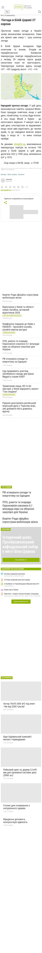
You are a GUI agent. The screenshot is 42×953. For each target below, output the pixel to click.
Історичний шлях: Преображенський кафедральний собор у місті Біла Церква (20, 544)
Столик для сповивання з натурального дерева (16, 807)
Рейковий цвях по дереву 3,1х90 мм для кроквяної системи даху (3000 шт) (20, 772)
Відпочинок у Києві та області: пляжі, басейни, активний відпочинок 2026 (18, 310)
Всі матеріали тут (21, 560)
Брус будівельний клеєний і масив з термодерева (17, 738)
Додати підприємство (21, 601)
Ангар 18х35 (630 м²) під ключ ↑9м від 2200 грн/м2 (19, 705)
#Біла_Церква (12, 174)
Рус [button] (7, 12)
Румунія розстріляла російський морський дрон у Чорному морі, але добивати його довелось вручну (19, 407)
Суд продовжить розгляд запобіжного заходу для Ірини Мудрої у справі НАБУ (18, 374)
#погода (3, 174)
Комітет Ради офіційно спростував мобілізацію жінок (20, 296)
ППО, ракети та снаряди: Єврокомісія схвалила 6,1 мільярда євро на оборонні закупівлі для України (20, 345)
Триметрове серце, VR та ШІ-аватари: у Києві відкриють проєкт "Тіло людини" (20, 389)
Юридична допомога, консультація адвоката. (15, 821)
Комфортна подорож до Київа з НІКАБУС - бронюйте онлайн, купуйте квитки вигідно (18, 327)
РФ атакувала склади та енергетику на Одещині (15, 360)
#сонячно (21, 174)
